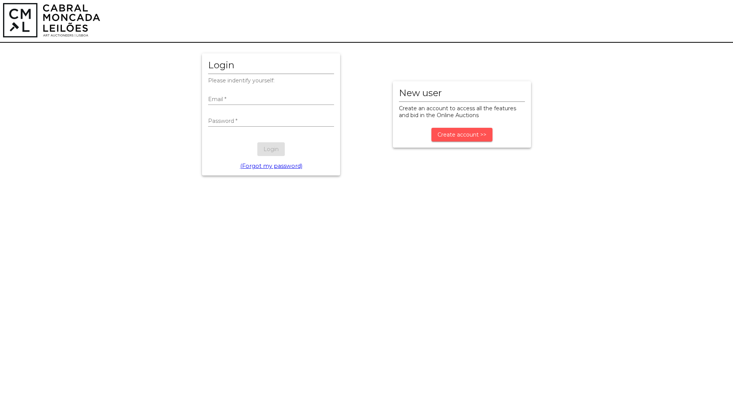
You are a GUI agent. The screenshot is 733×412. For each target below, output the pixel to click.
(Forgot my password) (271, 166)
